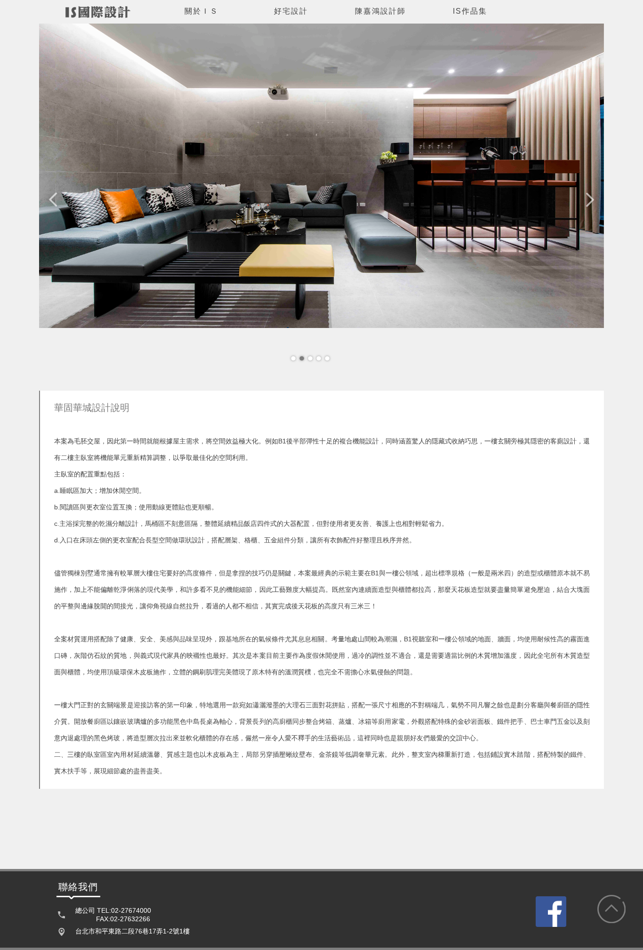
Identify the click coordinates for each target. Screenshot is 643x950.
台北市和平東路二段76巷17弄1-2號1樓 (132, 931)
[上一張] (53, 200)
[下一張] (590, 200)
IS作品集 (470, 11)
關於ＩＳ (201, 11)
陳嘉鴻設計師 (380, 11)
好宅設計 (291, 11)
